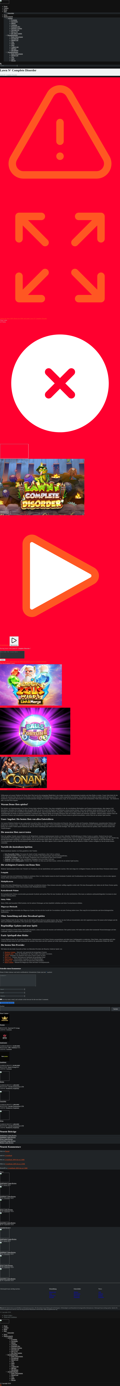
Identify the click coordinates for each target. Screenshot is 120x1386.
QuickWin (3, 1101)
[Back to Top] (1, 1385)
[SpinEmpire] (4, 1041)
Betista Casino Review (7, 1143)
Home (5, 6)
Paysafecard (14, 38)
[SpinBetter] (4, 1060)
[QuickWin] (4, 1100)
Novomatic (14, 21)
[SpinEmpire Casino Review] (4, 1181)
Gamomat (14, 25)
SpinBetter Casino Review (8, 1137)
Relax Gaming (9, 962)
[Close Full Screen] (60, 443)
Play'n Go (77, 1295)
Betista (2, 1082)
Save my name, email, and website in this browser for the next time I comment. (25, 999)
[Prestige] (4, 1023)
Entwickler (11, 13)
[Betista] (4, 1080)
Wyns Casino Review (6, 1139)
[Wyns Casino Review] (4, 1208)
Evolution (14, 20)
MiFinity (13, 49)
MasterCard (14, 40)
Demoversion (14, 645)
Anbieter (10, 18)
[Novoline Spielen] (4, 3)
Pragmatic (77, 1297)
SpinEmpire (3, 1043)
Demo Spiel (3, 707)
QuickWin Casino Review (8, 1141)
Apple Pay (52, 1295)
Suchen (2, 1006)
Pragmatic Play (15, 27)
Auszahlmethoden (13, 52)
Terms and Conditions (10, 1317)
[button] (42, 487)
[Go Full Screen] (60, 317)
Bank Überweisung (17, 37)
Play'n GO (8, 957)
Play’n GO (14, 32)
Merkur (13, 23)
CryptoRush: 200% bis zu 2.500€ (14, 1159)
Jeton (12, 45)
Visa (12, 42)
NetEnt (7, 955)
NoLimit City (15, 30)
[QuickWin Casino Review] (4, 1221)
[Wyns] (4, 1119)
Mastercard (52, 1292)
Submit (3, 660)
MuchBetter (14, 50)
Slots (5, 11)
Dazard (7, 1151)
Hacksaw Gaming (16, 28)
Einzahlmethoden (13, 35)
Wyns (1, 1121)
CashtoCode (15, 47)
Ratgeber (101, 1297)
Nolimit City (8, 960)
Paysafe (51, 1297)
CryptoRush (8, 1155)
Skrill (12, 43)
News (5, 15)
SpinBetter (3, 1062)
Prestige (2, 1025)
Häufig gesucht (8, 16)
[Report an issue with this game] (60, 197)
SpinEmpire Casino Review (8, 1135)
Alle (99, 1292)
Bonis (5, 10)
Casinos (6, 8)
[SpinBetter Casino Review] (4, 1195)
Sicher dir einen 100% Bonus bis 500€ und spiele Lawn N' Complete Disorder (23, 318)
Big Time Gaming (16, 33)
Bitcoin (13, 60)
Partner (100, 1295)
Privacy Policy (8, 1315)
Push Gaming (9, 959)
